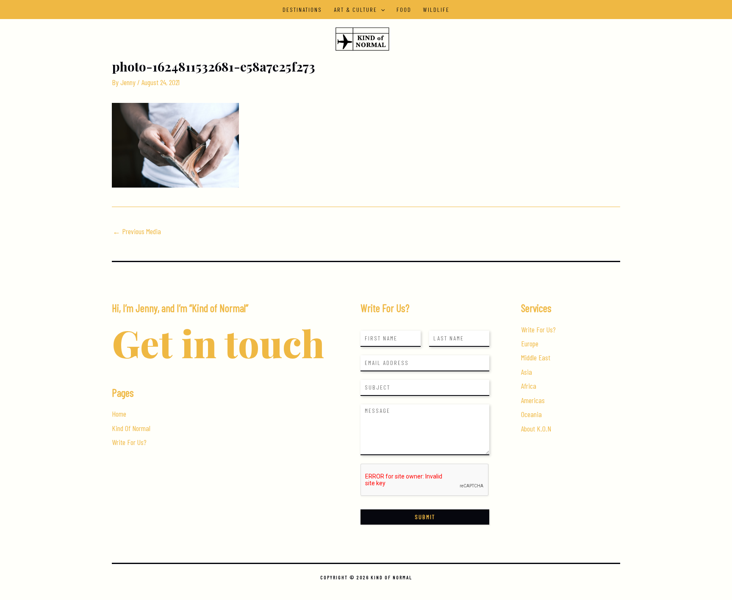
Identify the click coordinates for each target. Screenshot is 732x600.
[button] (381, 9)
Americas (533, 400)
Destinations (302, 9)
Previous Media (137, 231)
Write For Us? (129, 442)
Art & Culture (355, 9)
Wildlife (436, 9)
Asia (526, 371)
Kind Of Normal (131, 428)
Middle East (535, 357)
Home (119, 413)
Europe (529, 343)
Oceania (531, 414)
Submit (425, 516)
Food (403, 9)
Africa (528, 385)
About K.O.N (536, 428)
